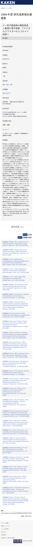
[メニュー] (31, 2)
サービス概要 (4, 523)
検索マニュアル (5, 526)
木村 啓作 (5, 101)
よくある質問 (4, 529)
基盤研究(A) (6, 59)
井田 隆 (5, 112)
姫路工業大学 (6, 93)
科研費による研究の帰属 (8, 538)
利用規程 (3, 535)
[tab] (17, 226)
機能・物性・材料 (7, 84)
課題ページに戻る (7, 8)
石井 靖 (5, 116)
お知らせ (3, 532)
